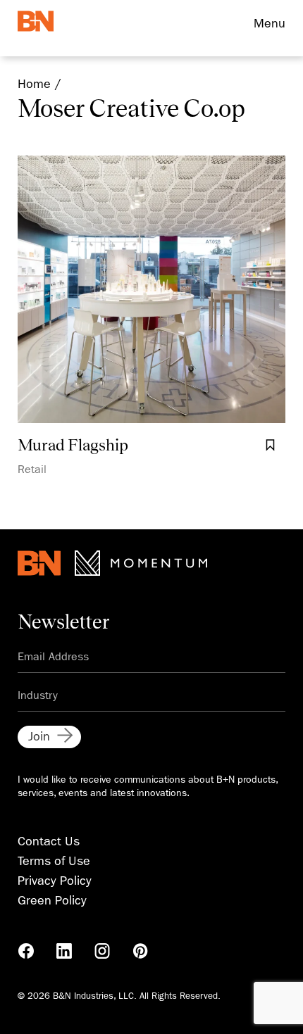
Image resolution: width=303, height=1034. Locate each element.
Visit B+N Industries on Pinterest (140, 950)
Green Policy (52, 900)
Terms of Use (54, 861)
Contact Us (49, 841)
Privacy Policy (55, 881)
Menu (269, 23)
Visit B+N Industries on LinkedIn (64, 950)
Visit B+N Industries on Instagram (102, 950)
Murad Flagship (73, 444)
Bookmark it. (269, 445)
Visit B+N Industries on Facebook (26, 950)
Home (34, 84)
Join (39, 736)
